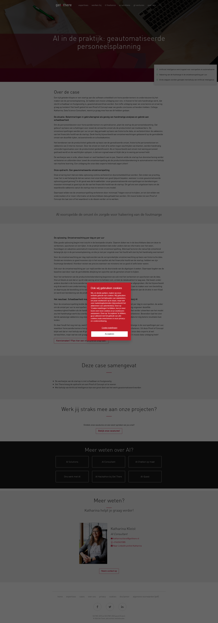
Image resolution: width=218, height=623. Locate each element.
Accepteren (109, 334)
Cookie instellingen (109, 328)
